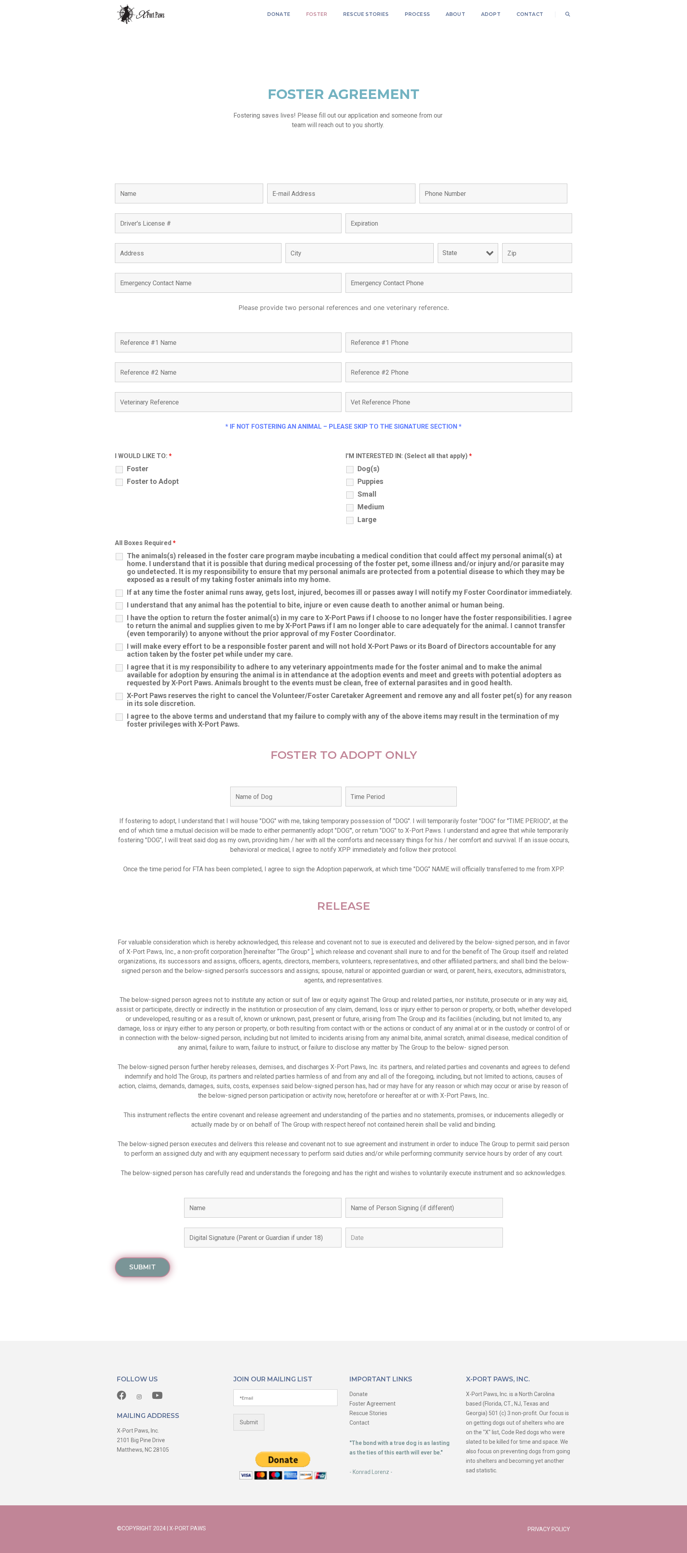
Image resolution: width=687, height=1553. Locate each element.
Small (366, 494)
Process (417, 14)
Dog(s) (368, 469)
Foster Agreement (372, 1403)
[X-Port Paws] (140, 13)
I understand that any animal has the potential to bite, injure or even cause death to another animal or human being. (316, 605)
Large (366, 520)
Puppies (370, 481)
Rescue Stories (366, 14)
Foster (316, 14)
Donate (278, 14)
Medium (370, 507)
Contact (529, 14)
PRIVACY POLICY (549, 1529)
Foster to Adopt (153, 481)
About (455, 14)
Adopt (491, 14)
